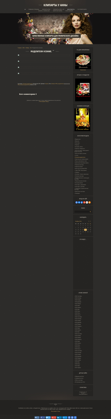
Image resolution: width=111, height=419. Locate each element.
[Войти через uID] (76, 202)
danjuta (46, 83)
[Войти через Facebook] (82, 202)
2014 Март (77, 341)
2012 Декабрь (78, 322)
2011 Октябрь (78, 298)
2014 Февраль (78, 339)
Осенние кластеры (79, 176)
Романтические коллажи (80, 180)
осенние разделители (25, 84)
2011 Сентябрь (78, 296)
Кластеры (77, 143)
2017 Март (77, 365)
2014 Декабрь (78, 356)
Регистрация (42, 101)
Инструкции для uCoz (80, 382)
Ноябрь (27, 47)
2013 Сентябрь (78, 333)
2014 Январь (78, 337)
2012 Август (78, 315)
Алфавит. (77, 172)
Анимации (77, 193)
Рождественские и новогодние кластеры (81, 178)
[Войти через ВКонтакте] (79, 202)
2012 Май (77, 309)
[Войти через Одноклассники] (89, 202)
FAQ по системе (79, 380)
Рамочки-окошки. (79, 166)
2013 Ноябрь (78, 335)
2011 (24, 47)
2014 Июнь (77, 345)
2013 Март (77, 328)
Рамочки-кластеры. (79, 164)
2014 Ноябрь (78, 354)
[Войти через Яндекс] (84, 202)
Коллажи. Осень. (79, 146)
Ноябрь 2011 (78, 221)
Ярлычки (77, 141)
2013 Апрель (78, 330)
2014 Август (78, 348)
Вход (47, 101)
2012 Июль (77, 313)
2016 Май (77, 362)
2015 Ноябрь (78, 360)
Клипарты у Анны (55, 5)
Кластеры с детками (79, 186)
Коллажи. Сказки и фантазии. (82, 174)
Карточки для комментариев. (81, 159)
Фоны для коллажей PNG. (81, 168)
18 (85, 229)
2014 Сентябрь (78, 350)
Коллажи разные (79, 182)
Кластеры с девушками (80, 184)
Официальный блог (79, 376)
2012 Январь (78, 303)
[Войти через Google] (87, 202)
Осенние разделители (27, 83)
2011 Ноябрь (78, 299)
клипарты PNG (54, 83)
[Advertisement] (83, 265)
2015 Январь (78, 358)
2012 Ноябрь (78, 320)
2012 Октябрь (78, 318)
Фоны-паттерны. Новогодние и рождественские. (81, 151)
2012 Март (77, 305)
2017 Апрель (78, 367)
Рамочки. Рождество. (80, 148)
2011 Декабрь (78, 301)
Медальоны (77, 139)
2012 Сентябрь (78, 316)
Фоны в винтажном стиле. (81, 161)
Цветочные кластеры (80, 191)
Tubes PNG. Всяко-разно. (81, 170)
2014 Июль (77, 346)
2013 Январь (78, 324)
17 (83, 229)
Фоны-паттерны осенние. (80, 153)
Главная (19, 47)
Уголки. (76, 155)
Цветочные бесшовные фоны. (82, 162)
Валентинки (83, 69)
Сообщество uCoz (79, 378)
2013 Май (77, 331)
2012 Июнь (77, 311)
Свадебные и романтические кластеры (81, 189)
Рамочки (77, 144)
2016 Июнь (77, 363)
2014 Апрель (78, 343)
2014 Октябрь (78, 352)
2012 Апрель (78, 307)
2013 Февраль (78, 326)
